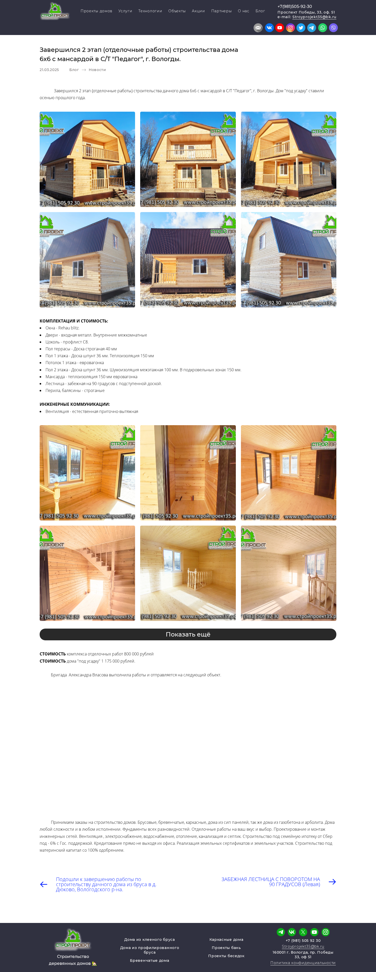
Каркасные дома (226, 939)
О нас (243, 11)
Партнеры (221, 11)
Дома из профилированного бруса (149, 950)
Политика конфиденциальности (303, 963)
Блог (260, 11)
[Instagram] (326, 932)
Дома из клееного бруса (149, 939)
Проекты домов (96, 11)
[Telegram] (281, 932)
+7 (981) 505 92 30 (303, 940)
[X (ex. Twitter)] (303, 932)
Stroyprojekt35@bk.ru (314, 17)
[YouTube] (314, 932)
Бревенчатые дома (149, 960)
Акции (198, 11)
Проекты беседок (226, 956)
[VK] (292, 932)
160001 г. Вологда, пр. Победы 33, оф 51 (303, 954)
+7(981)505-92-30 (295, 6)
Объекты (177, 11)
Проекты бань (226, 947)
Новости (97, 69)
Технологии (150, 11)
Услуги (125, 11)
